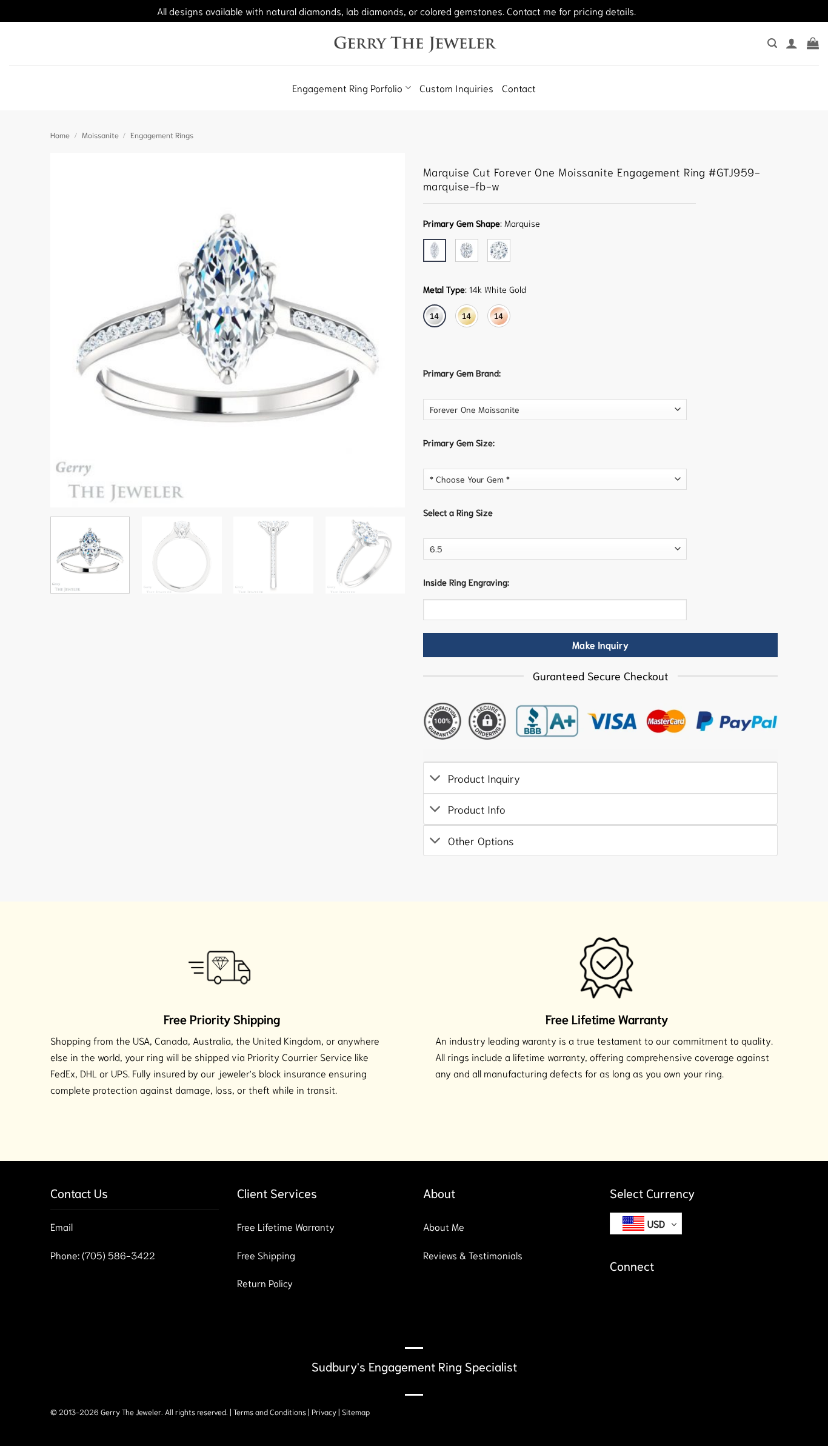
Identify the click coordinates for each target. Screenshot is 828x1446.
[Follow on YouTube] (686, 1301)
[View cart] (813, 43)
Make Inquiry (600, 645)
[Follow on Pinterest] (664, 1301)
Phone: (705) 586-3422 (102, 1254)
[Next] (382, 330)
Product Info (477, 808)
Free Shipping (266, 1254)
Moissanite (100, 134)
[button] (772, 43)
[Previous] (73, 330)
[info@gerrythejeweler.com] (14, 55)
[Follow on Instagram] (642, 1301)
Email (61, 1226)
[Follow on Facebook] (620, 1301)
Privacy (324, 1411)
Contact (519, 87)
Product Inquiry (484, 778)
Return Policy (265, 1282)
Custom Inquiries (456, 87)
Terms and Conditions (269, 1411)
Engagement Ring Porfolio (347, 87)
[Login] (792, 43)
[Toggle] (435, 779)
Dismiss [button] (655, 10)
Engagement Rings (161, 134)
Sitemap (356, 1411)
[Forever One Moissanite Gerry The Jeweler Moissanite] (555, 409)
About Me (443, 1226)
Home (60, 134)
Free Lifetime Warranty (286, 1226)
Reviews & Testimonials (473, 1254)
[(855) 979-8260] (27, 55)
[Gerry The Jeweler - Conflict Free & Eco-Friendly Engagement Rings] (414, 43)
